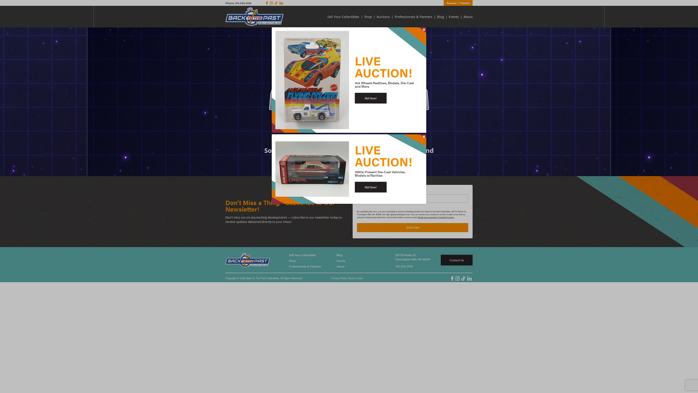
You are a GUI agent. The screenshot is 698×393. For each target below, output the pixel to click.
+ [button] (424, 29)
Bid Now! (371, 98)
